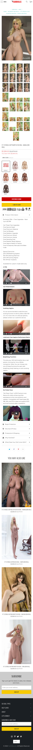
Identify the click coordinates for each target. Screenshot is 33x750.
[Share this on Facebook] (14, 449)
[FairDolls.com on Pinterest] (15, 736)
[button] (16, 215)
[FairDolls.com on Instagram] (12, 736)
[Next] (30, 38)
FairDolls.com (12, 746)
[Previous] (3, 38)
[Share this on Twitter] (9, 449)
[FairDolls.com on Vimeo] (21, 736)
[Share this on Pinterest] (18, 449)
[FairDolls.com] (16, 1)
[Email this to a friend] (23, 449)
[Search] (26, 1)
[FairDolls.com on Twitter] (18, 736)
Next (20, 9)
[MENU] (1, 1)
